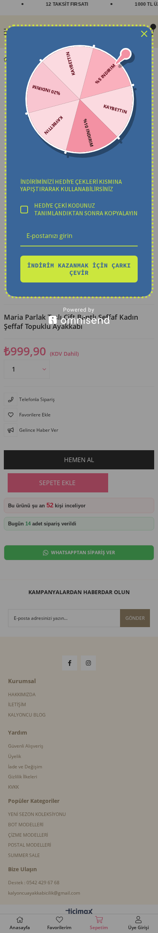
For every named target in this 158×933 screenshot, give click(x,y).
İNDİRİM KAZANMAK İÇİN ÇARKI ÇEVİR (79, 268)
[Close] (144, 34)
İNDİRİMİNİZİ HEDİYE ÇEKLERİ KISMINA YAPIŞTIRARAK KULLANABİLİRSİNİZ (71, 185)
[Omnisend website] (79, 315)
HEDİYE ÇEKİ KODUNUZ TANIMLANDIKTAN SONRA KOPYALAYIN (86, 209)
